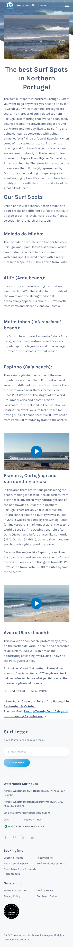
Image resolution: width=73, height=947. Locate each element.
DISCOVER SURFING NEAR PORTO (26, 691)
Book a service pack (16, 863)
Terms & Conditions (16, 890)
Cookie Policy (44, 890)
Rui (39, 819)
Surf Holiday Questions (50, 863)
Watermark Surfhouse (26, 935)
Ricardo (27, 819)
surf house (27, 415)
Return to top (22, 939)
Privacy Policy (12, 896)
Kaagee (47, 935)
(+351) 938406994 (18, 826)
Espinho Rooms (13, 857)
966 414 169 (37, 826)
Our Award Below (46, 896)
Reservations (44, 857)
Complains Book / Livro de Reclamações (20, 871)
